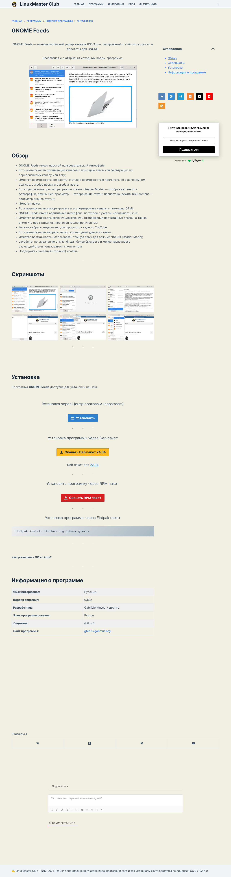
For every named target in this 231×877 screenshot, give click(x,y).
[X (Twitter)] (199, 96)
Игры (131, 4)
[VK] (161, 96)
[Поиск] (218, 4)
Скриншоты (176, 63)
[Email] (193, 743)
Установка (175, 67)
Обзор (172, 58)
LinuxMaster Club (39, 4)
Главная (79, 4)
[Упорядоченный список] (71, 810)
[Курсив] (56, 810)
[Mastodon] (171, 96)
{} (96, 809)
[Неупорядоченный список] (76, 810)
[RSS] (161, 106)
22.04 (94, 465)
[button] (35, 298)
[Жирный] (51, 810)
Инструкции (116, 4)
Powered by (180, 160)
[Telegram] (180, 96)
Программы (96, 4)
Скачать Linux (148, 4)
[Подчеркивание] (61, 810)
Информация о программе (187, 72)
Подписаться (189, 149)
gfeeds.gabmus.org (97, 631)
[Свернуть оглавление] (213, 49)
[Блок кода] (87, 810)
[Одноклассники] (190, 96)
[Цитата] (81, 810)
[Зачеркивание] (66, 810)
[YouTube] (209, 96)
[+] (102, 809)
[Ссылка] (92, 810)
